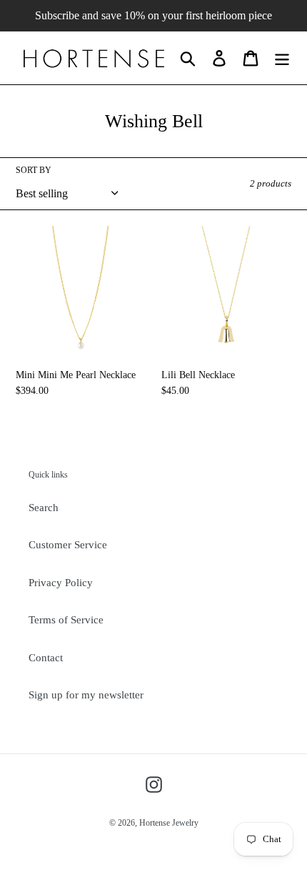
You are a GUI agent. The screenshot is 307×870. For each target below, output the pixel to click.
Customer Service (68, 544)
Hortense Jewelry (168, 823)
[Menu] (282, 58)
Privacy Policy (61, 582)
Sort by (33, 170)
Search (44, 507)
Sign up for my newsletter (86, 695)
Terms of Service (66, 620)
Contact (46, 657)
